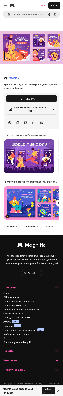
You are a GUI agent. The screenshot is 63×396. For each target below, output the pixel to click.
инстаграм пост (31, 226)
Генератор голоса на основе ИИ (21, 309)
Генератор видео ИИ (14, 305)
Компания (10, 360)
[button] (31, 273)
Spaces (7, 293)
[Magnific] (31, 245)
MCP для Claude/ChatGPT (17, 317)
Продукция (10, 287)
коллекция (12, 226)
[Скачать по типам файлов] (53, 98)
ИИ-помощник (11, 297)
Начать (8, 351)
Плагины (11, 325)
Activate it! (48, 391)
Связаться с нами (15, 370)
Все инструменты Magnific (17, 342)
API (5, 338)
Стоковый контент (13, 313)
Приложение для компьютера (23, 330)
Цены (43, 5)
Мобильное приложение (16, 334)
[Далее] (59, 156)
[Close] (58, 391)
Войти (54, 5)
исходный (22, 29)
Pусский (31, 272)
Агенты (10, 321)
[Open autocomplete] (7, 14)
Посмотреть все (37, 135)
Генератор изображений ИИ (18, 301)
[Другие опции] (50, 122)
